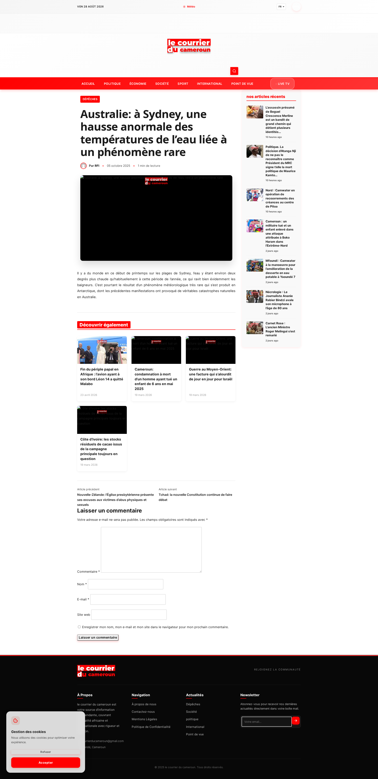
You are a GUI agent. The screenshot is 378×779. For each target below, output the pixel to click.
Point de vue (242, 84)
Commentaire (88, 571)
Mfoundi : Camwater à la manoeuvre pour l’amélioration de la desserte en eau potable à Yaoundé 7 (280, 269)
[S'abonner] (296, 721)
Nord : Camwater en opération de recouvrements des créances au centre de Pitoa (280, 198)
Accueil (88, 84)
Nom (82, 584)
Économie (138, 84)
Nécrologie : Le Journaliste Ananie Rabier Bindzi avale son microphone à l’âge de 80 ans (280, 300)
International (209, 84)
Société (162, 84)
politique (112, 84)
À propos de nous (144, 704)
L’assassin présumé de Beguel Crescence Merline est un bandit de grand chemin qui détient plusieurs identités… (280, 120)
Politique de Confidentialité (151, 727)
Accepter (46, 762)
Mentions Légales (144, 719)
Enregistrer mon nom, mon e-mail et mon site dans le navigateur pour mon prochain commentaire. (155, 627)
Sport (183, 84)
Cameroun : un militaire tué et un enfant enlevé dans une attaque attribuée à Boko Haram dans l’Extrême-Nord (280, 233)
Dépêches (90, 99)
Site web (83, 615)
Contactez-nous (143, 712)
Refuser (45, 751)
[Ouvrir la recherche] (234, 71)
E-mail (83, 599)
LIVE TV (283, 83)
